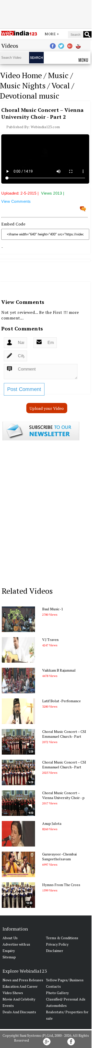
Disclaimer (54, 950)
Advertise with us (16, 944)
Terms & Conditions (62, 937)
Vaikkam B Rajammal (59, 670)
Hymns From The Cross (61, 884)
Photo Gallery (57, 992)
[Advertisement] (46, 13)
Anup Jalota (51, 823)
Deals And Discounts (19, 1011)
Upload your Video (47, 408)
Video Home (21, 75)
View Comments (16, 201)
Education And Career (20, 986)
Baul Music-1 (52, 608)
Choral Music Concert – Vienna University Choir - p (63, 795)
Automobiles (56, 1005)
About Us (10, 937)
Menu (83, 60)
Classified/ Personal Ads (65, 999)
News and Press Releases (23, 980)
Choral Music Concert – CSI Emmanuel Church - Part (64, 734)
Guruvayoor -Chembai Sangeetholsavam (59, 856)
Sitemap (9, 957)
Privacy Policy (57, 944)
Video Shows (13, 992)
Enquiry (9, 950)
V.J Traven (50, 639)
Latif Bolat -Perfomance (61, 700)
